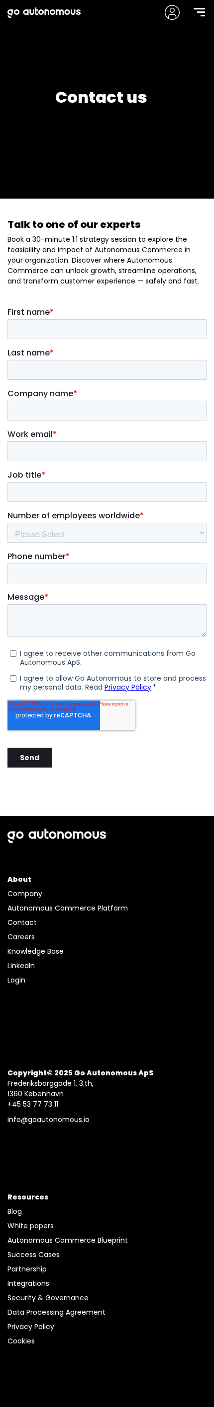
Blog (14, 1211)
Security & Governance (48, 1298)
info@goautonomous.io (48, 1120)
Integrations (28, 1283)
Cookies (21, 1341)
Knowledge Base (35, 951)
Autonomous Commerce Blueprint (67, 1240)
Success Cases (33, 1255)
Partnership (27, 1269)
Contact (22, 922)
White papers (30, 1226)
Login (16, 980)
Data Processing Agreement (56, 1312)
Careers (21, 937)
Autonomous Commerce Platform (67, 908)
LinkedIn (21, 966)
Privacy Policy (30, 1327)
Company (24, 894)
